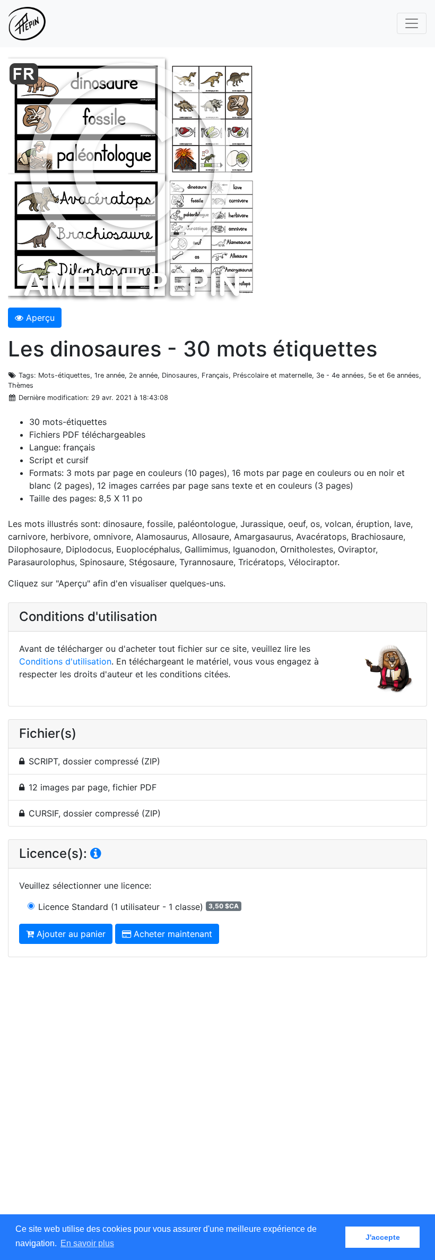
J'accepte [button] (383, 1237)
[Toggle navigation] (412, 23)
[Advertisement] (217, 1096)
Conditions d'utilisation (65, 661)
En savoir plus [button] (87, 1243)
